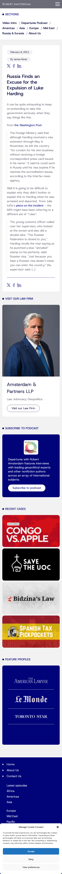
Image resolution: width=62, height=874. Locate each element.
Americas (8, 28)
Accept (31, 851)
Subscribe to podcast (27, 488)
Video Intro (9, 23)
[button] (57, 827)
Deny (31, 859)
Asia (22, 28)
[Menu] (57, 4)
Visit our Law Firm (23, 408)
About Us (35, 33)
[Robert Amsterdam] (16, 4)
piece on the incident (29, 205)
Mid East (49, 28)
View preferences (31, 867)
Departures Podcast (34, 23)
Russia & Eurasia (13, 33)
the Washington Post (28, 125)
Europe (34, 28)
